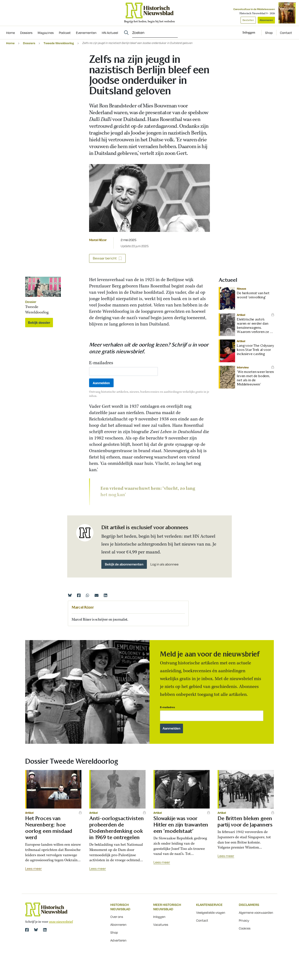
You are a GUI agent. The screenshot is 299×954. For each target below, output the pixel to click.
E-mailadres (101, 363)
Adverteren (118, 940)
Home (10, 43)
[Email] (96, 595)
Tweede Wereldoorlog (59, 43)
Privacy (244, 920)
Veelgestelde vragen (210, 912)
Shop (269, 33)
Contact (286, 33)
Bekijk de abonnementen (124, 564)
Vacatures (160, 924)
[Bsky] (36, 930)
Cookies (244, 928)
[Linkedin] (105, 595)
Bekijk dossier (39, 322)
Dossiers (29, 43)
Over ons (116, 917)
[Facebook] (79, 595)
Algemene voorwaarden (256, 912)
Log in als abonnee (164, 564)
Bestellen (248, 20)
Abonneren (266, 20)
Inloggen (159, 917)
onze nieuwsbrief (61, 921)
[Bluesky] (70, 595)
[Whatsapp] (87, 595)
